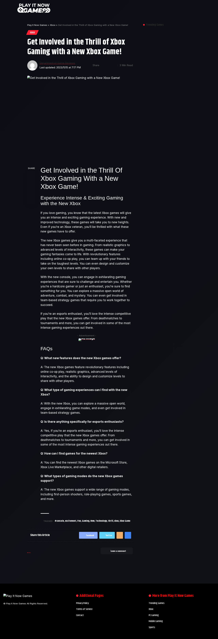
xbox (116, 521)
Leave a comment (118, 550)
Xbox (32, 32)
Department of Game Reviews (57, 62)
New (92, 521)
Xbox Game (125, 521)
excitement (70, 521)
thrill (110, 521)
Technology (101, 521)
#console (59, 521)
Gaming (85, 521)
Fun (79, 521)
